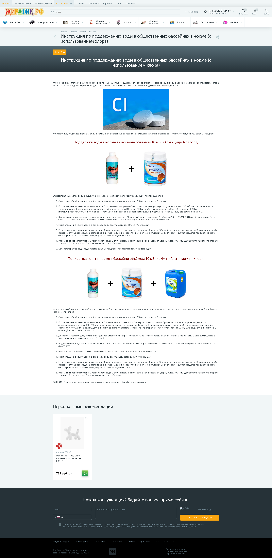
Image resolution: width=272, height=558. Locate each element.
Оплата (80, 3)
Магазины (100, 541)
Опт (119, 3)
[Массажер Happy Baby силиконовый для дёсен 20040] (72, 433)
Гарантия (107, 3)
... (247, 22)
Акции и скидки (23, 3)
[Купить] (85, 473)
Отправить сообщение (200, 517)
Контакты (130, 3)
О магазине (62, 3)
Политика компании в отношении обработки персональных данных (176, 551)
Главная (6, 3)
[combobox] (58, 517)
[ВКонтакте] (112, 551)
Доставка (94, 3)
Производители (43, 3)
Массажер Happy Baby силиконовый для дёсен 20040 (68, 458)
